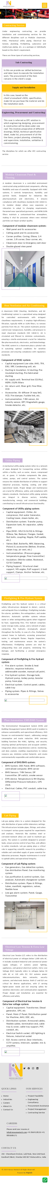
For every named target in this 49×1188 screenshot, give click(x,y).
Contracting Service (36, 1113)
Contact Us (8, 1110)
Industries (7, 1100)
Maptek (29, 1173)
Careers (6, 1103)
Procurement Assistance (38, 1106)
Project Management (37, 1109)
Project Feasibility (35, 1096)
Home (5, 1096)
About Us (7, 1106)
